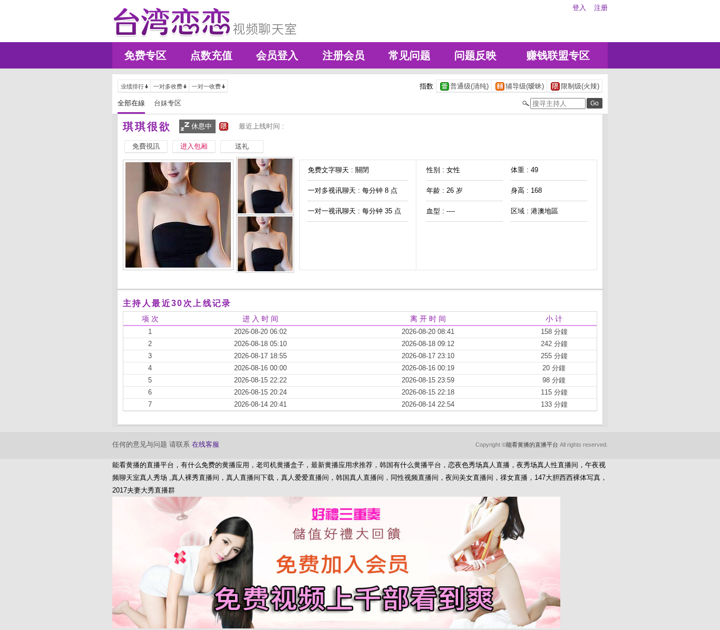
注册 (601, 8)
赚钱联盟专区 (558, 55)
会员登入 (277, 55)
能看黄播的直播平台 (532, 444)
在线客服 (205, 444)
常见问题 (409, 55)
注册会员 (344, 55)
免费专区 (145, 55)
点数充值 (211, 55)
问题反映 (475, 55)
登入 (579, 8)
